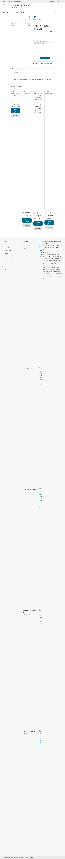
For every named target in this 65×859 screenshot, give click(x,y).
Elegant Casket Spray (27, 213)
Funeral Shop (8, 250)
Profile (6, 253)
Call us (4, 1)
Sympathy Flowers (21, 5)
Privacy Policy (8, 263)
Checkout (7, 256)
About (17, 12)
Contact (22, 12)
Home (4, 12)
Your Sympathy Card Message (40, 41)
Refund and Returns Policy (11, 266)
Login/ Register (51, 1)
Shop (8, 12)
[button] (29, 25)
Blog (13, 12)
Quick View (15, 115)
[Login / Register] (60, 12)
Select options (49, 223)
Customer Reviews (9, 260)
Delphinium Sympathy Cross (49, 213)
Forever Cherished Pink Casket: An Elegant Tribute (38, 215)
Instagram (5, 241)
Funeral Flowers (29, 20)
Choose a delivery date (39, 36)
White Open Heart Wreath (15, 103)
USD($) (58, 1)
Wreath (50, 63)
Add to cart (44, 58)
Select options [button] (15, 111)
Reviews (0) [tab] (15, 68)
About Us (7, 247)
